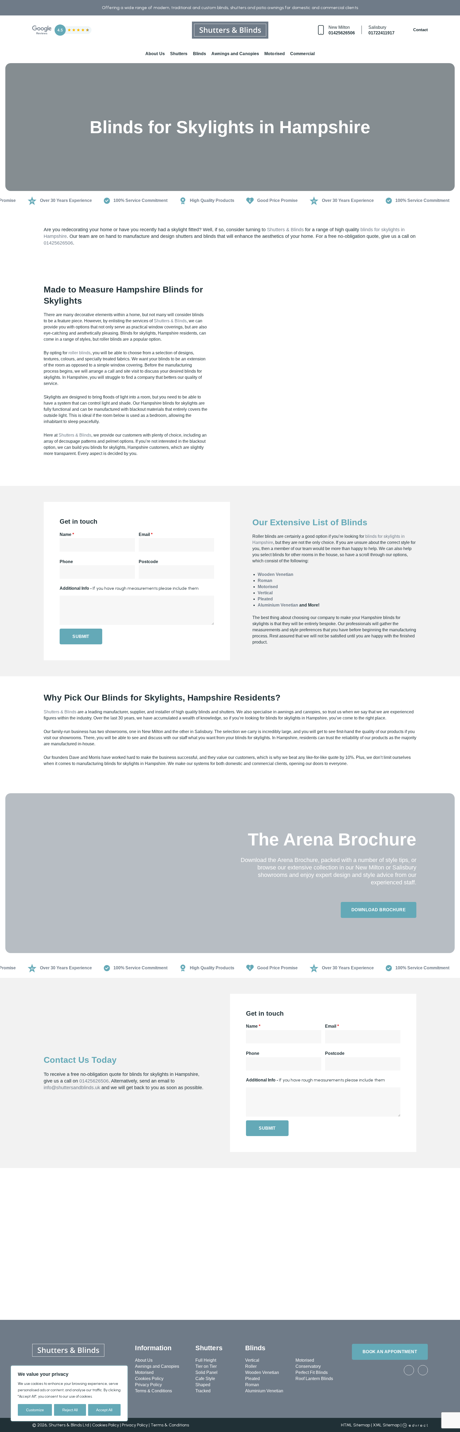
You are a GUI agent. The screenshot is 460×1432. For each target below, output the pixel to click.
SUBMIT (80, 636)
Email (146, 534)
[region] (69, 1393)
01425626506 (341, 33)
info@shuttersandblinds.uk (72, 1087)
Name (67, 534)
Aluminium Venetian (278, 605)
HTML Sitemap (355, 1424)
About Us (155, 53)
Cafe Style (205, 1378)
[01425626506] (321, 30)
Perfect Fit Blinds (311, 1372)
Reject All (70, 1410)
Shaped (202, 1384)
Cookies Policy (149, 1378)
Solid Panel (206, 1372)
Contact (420, 29)
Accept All (104, 1410)
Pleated (265, 599)
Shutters (179, 53)
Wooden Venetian (275, 574)
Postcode (148, 561)
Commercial (302, 53)
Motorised (274, 53)
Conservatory (308, 1366)
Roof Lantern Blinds (314, 1378)
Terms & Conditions (153, 1391)
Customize (35, 1410)
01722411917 (381, 33)
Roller (251, 1366)
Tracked (203, 1391)
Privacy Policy (148, 1384)
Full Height (205, 1360)
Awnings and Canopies (235, 53)
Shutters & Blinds (285, 229)
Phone (66, 561)
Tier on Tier (206, 1366)
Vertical (265, 593)
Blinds (199, 53)
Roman (265, 580)
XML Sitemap (386, 1424)
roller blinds (79, 353)
